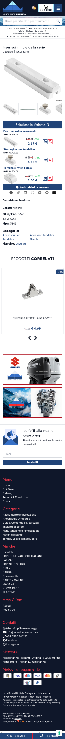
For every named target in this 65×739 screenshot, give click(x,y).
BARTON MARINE (13, 580)
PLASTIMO (9, 592)
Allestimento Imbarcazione (19, 514)
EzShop (18, 718)
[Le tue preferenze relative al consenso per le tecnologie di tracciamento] (59, 733)
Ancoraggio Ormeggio (16, 518)
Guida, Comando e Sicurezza (21, 522)
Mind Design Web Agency (40, 721)
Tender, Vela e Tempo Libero (20, 538)
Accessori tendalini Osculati (42, 237)
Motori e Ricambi (13, 534)
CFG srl (7, 568)
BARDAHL (9, 572)
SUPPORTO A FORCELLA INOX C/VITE (32, 318)
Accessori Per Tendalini (11, 237)
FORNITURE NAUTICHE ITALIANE (22, 556)
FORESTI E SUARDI (14, 564)
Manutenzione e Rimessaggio (21, 530)
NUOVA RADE (11, 588)
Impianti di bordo (13, 526)
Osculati (21, 243)
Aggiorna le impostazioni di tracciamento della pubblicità (30, 700)
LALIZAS (8, 560)
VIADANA (8, 584)
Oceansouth (10, 576)
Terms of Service (21, 705)
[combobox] (32, 21)
